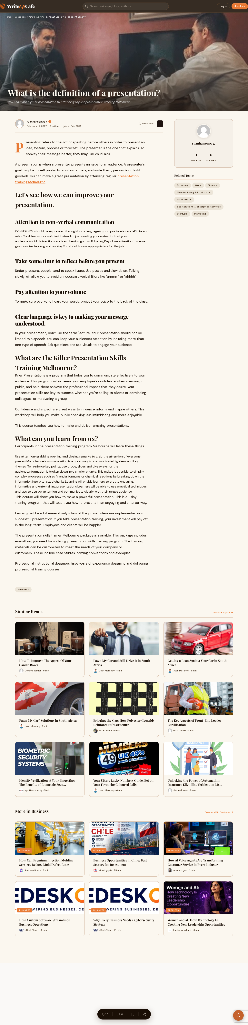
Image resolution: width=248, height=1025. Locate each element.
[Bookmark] (133, 1014)
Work (198, 185)
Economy (182, 185)
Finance (212, 185)
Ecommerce (184, 199)
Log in (223, 6)
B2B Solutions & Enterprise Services (199, 206)
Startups (182, 213)
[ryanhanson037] (19, 123)
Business (20, 17)
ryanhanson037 (37, 121)
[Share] (144, 1014)
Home (8, 17)
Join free (239, 6)
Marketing (200, 213)
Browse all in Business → (219, 812)
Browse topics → (223, 612)
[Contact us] (238, 1015)
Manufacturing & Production (194, 192)
